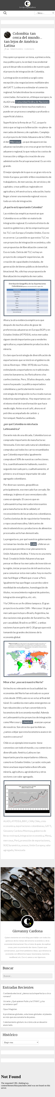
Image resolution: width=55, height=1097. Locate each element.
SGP (5, 845)
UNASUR (27, 722)
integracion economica (32, 835)
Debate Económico (16, 49)
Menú (48, 835)
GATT (48, 825)
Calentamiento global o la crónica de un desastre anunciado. (25, 1023)
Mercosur (15, 141)
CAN (33, 544)
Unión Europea (37, 845)
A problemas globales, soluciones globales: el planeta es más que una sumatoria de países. (27, 1015)
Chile (37, 821)
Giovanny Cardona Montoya (18, 830)
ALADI (7, 821)
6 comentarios (29, 49)
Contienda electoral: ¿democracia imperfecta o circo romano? (27, 994)
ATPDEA (16, 821)
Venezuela (19, 850)
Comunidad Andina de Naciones (32, 101)
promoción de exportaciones (35, 840)
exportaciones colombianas (30, 825)
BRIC (25, 821)
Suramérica (14, 845)
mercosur (8, 840)
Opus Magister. (10, 1009)
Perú (16, 840)
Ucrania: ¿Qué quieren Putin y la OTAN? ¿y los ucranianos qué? (24, 1002)
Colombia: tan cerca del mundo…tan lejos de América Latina (23, 39)
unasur (24, 845)
